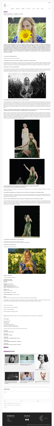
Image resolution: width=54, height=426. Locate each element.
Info (42, 8)
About (8, 418)
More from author (11, 351)
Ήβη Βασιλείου (7, 15)
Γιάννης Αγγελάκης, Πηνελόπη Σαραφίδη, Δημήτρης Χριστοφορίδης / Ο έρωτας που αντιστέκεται (11, 382)
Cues (33, 8)
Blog (38, 8)
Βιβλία (23, 8)
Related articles (6, 351)
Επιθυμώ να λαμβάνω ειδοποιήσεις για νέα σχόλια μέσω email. (12, 403)
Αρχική (12, 8)
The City (28, 8)
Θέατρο (18, 8)
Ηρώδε (7, 347)
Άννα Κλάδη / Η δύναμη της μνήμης (40, 369)
